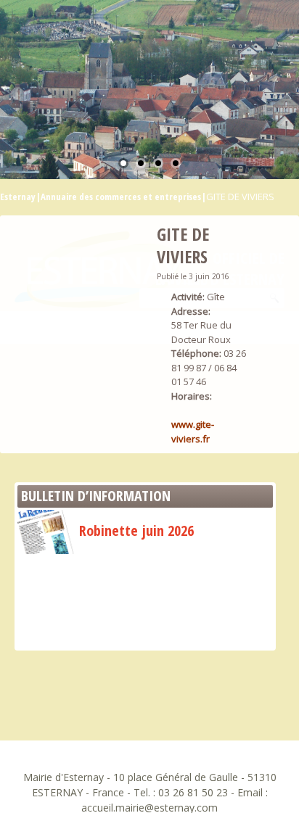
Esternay (18, 196)
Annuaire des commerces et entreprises (121, 196)
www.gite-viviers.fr (192, 431)
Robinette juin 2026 (136, 530)
